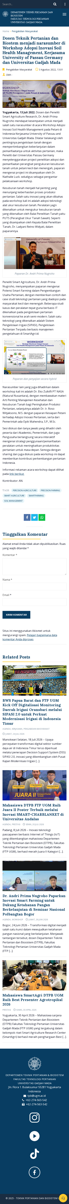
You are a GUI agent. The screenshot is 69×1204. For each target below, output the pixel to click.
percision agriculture (25, 490)
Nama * (7, 579)
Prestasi (16, 824)
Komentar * (10, 555)
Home (6, 31)
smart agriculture (14, 495)
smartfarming (36, 495)
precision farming (50, 490)
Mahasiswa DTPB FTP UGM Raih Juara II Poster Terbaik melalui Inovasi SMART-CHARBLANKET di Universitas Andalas (33, 812)
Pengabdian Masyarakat (25, 31)
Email (6, 595)
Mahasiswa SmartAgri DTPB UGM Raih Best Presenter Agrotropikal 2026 (33, 1000)
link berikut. (16, 474)
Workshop (17, 919)
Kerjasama (17, 728)
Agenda (7, 728)
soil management (13, 500)
